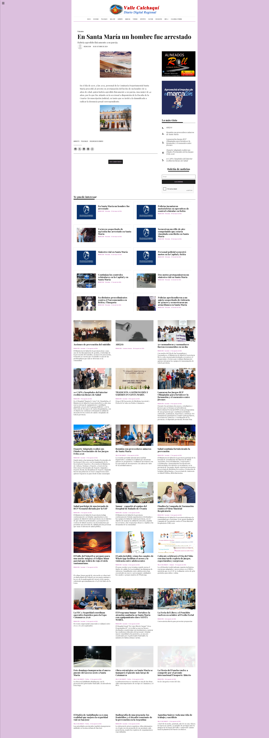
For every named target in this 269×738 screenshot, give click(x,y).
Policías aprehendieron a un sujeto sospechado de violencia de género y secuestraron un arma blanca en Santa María (174, 301)
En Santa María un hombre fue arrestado (114, 207)
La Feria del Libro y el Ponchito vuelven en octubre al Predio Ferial (176, 613)
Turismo (135, 19)
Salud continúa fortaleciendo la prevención (174, 450)
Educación (159, 19)
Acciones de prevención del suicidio (92, 344)
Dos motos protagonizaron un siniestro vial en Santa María (173, 276)
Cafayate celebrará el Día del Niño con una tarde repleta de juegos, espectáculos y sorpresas (175, 558)
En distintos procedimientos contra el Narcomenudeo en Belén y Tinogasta (112, 300)
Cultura (150, 19)
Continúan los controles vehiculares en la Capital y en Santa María (113, 277)
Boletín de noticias (178, 169)
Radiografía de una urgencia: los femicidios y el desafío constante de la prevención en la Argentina (134, 717)
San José (112, 19)
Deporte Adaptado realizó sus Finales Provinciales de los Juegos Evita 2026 (91, 451)
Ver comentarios (115, 162)
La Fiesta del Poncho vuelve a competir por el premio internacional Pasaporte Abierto (174, 672)
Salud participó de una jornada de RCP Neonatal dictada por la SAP (91, 507)
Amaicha (127, 19)
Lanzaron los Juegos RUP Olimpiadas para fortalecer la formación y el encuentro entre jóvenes (174, 396)
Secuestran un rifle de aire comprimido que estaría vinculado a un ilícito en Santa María (173, 233)
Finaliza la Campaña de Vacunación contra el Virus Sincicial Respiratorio (176, 508)
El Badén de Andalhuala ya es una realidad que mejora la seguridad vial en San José (91, 717)
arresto (76, 141)
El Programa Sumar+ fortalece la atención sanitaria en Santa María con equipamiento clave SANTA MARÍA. (133, 616)
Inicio (89, 19)
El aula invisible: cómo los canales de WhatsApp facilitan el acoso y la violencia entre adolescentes (134, 558)
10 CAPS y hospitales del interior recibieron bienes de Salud (91, 393)
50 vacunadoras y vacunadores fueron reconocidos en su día (173, 345)
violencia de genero (96, 141)
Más (166, 19)
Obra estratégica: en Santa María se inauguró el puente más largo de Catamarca (134, 672)
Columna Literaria (176, 19)
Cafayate (120, 19)
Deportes (143, 19)
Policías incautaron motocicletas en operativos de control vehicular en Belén (173, 208)
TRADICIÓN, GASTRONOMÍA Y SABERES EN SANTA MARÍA (132, 393)
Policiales (104, 19)
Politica (87, 679)
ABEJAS (119, 344)
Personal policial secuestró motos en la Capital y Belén (172, 253)
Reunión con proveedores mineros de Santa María (133, 450)
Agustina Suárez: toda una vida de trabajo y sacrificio (175, 716)
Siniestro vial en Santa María (113, 251)
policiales (84, 141)
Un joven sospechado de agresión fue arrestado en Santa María (114, 231)
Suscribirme (178, 182)
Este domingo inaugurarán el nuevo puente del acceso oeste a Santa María (92, 672)
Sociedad (96, 19)
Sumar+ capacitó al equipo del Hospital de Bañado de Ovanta (131, 507)
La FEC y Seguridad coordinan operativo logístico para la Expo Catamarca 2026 (90, 615)
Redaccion (87, 46)
